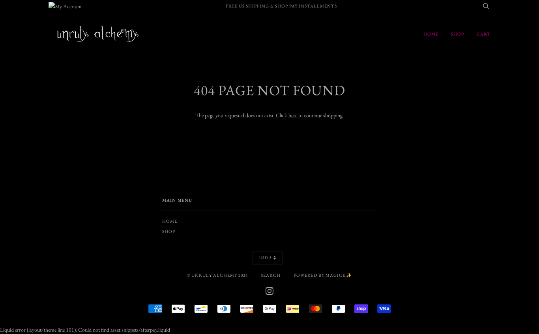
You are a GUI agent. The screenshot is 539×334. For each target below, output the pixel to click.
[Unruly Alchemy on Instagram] (270, 292)
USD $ (265, 257)
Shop (457, 34)
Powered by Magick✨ (323, 275)
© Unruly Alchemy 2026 (217, 275)
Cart (483, 34)
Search (271, 275)
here (292, 115)
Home (430, 34)
